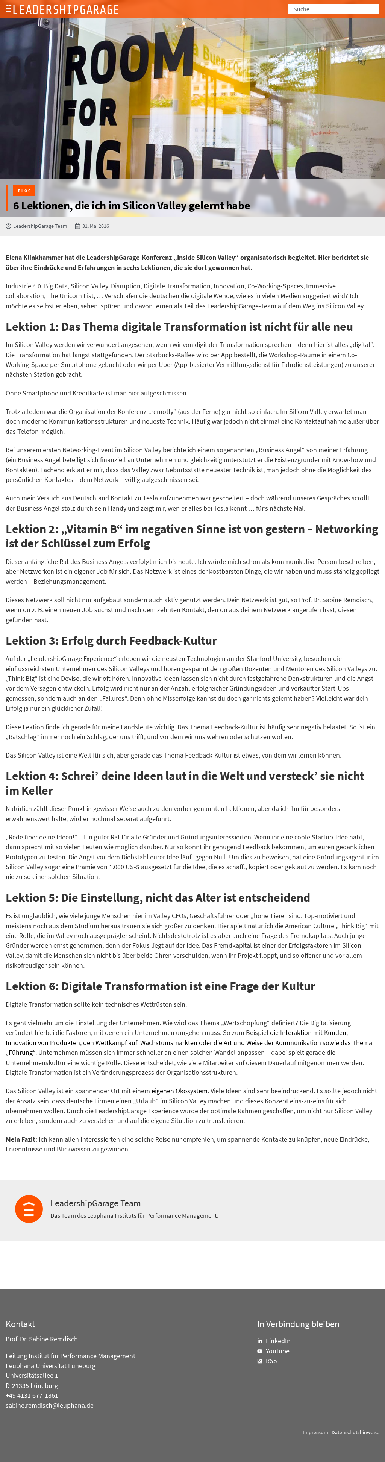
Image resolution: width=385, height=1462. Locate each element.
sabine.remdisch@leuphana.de (50, 1405)
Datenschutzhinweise (355, 1432)
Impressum (315, 1432)
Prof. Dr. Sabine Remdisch (42, 1339)
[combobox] (333, 9)
